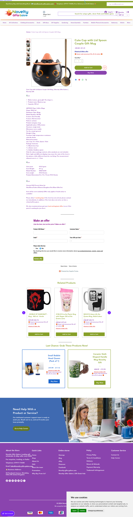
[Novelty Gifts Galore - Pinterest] (13, 481)
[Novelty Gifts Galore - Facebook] (7, 481)
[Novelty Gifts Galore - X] (24, 481)
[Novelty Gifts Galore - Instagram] (10, 481)
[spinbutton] (78, 61)
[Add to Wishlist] (105, 68)
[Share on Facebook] (76, 80)
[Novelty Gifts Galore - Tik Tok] (18, 481)
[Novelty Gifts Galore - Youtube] (21, 481)
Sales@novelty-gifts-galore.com (43, 4)
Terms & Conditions (94, 458)
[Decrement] (76, 61)
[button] (127, 12)
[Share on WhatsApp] (83, 80)
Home (28, 32)
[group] (66, 313)
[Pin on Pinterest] (79, 80)
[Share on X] (86, 80)
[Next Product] (109, 312)
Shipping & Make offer (81, 51)
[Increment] (81, 61)
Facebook (62, 467)
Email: (8, 466)
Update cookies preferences (6, 0)
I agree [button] (74, 510)
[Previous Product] (23, 312)
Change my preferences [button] (95, 510)
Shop (34, 458)
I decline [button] (82, 510)
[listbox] (123, 15)
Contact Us (115, 455)
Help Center (115, 458)
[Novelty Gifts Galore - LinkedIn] (15, 481)
